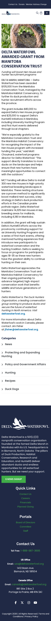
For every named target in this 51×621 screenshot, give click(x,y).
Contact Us (12, 4)
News (8, 344)
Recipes (9, 381)
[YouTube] (35, 603)
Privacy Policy (31, 616)
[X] (22, 603)
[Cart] (41, 12)
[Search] (37, 12)
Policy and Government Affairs (25, 364)
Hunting (10, 372)
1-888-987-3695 (30, 550)
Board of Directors (25, 522)
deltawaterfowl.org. (13, 313)
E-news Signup (13, 479)
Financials (25, 502)
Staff (25, 531)
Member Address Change (36, 4)
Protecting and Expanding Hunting (20, 354)
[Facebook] (16, 603)
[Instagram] (29, 603)
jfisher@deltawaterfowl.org (21, 329)
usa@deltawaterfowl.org (29, 563)
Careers (25, 498)
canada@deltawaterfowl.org (29, 584)
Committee (25, 526)
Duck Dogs (11, 389)
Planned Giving (25, 506)
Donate (22, 4)
